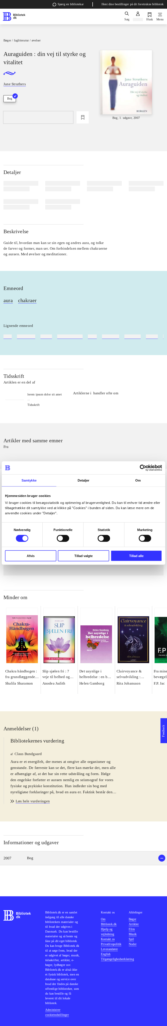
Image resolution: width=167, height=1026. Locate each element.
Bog (9, 98)
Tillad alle (136, 555)
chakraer (27, 300)
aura (8, 300)
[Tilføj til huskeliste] (83, 117)
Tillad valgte (83, 555)
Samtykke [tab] (29, 480)
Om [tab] (138, 480)
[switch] (63, 538)
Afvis (31, 555)
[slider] (126, 85)
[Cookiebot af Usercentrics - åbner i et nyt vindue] (143, 468)
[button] (83, 858)
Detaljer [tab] (84, 480)
